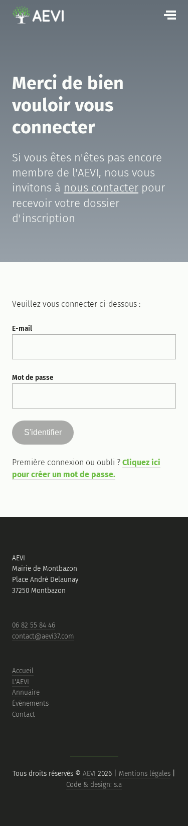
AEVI (89, 773)
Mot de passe (33, 377)
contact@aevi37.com (43, 636)
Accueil (23, 671)
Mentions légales (144, 773)
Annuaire (26, 692)
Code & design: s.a (94, 784)
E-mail (22, 328)
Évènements (30, 703)
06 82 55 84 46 (33, 625)
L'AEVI (20, 682)
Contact (23, 714)
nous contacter (101, 187)
